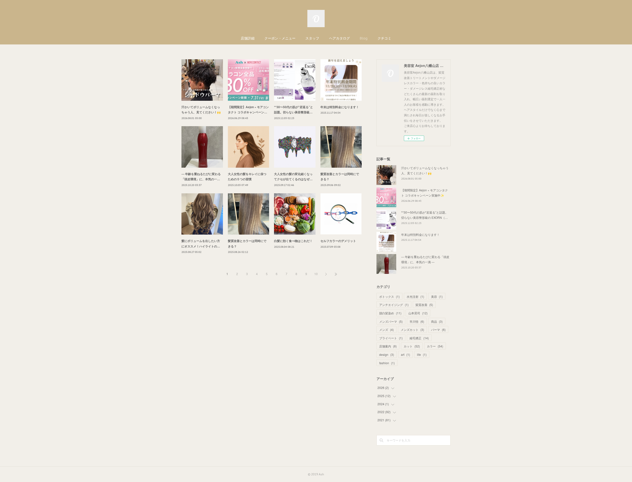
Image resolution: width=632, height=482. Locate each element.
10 (316, 274)
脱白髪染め (390, 313)
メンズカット (412, 329)
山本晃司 (418, 313)
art (405, 354)
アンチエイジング (394, 304)
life (422, 354)
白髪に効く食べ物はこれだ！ (293, 241)
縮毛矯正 (419, 338)
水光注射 (415, 296)
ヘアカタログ (339, 38)
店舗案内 (388, 346)
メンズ (386, 329)
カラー (435, 346)
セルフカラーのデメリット (338, 241)
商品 (437, 321)
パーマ (438, 329)
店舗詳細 (248, 38)
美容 (437, 296)
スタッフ (312, 38)
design (386, 354)
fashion (387, 363)
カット (412, 346)
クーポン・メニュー (280, 38)
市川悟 (417, 321)
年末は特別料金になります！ (339, 107)
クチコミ (384, 38)
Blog (364, 38)
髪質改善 (424, 304)
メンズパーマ (391, 321)
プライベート (391, 338)
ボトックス (389, 296)
